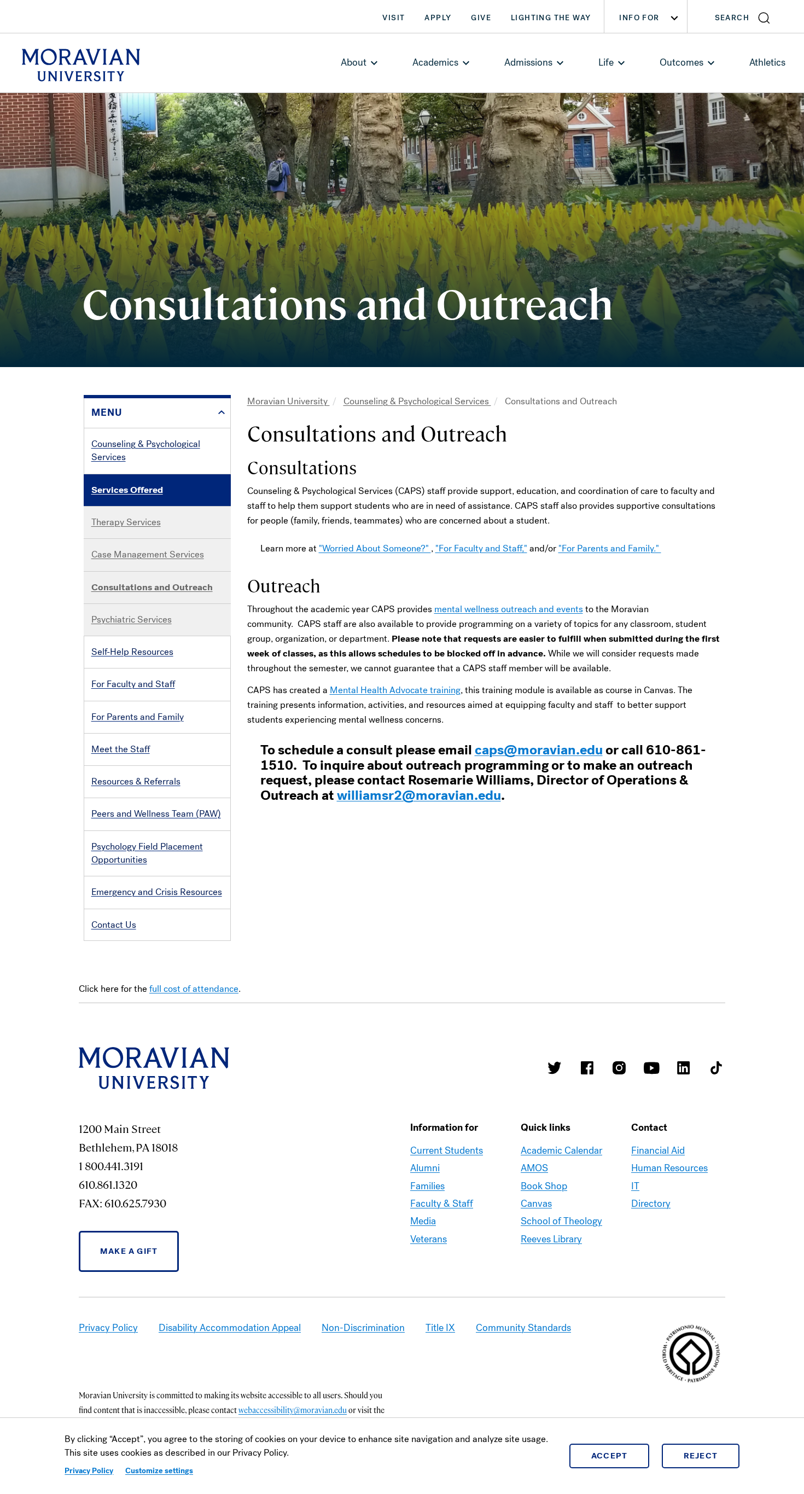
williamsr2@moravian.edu (419, 795)
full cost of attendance (193, 989)
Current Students (446, 1150)
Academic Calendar (561, 1150)
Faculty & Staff (441, 1203)
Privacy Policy (89, 1471)
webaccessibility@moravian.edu (292, 1410)
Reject (701, 1455)
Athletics (767, 62)
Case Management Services (147, 554)
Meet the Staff (120, 749)
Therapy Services (126, 522)
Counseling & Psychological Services (145, 450)
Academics (435, 62)
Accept (609, 1455)
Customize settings (159, 1471)
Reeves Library (551, 1239)
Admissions (528, 62)
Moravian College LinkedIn (683, 1067)
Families (427, 1186)
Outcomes (681, 62)
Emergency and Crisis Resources (156, 892)
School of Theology (561, 1221)
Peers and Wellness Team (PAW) (156, 813)
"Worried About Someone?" (375, 548)
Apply (437, 18)
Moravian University (288, 401)
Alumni (425, 1168)
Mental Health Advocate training (395, 690)
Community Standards (523, 1327)
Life (606, 62)
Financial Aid (658, 1150)
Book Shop (544, 1186)
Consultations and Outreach (152, 587)
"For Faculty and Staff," (481, 548)
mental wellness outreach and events (508, 609)
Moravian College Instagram (619, 1067)
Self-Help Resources (132, 652)
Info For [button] (639, 18)
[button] (746, 16)
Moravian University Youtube (651, 1067)
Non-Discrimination (363, 1327)
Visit (393, 18)
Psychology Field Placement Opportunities (147, 853)
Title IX (440, 1327)
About (353, 62)
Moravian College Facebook (587, 1067)
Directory (651, 1203)
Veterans (428, 1239)
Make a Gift (129, 1251)
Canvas (536, 1203)
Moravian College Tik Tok (716, 1067)
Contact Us (113, 925)
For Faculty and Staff (133, 684)
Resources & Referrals (135, 781)
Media (423, 1221)
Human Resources (669, 1168)
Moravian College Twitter (554, 1067)
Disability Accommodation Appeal (230, 1327)
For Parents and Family (137, 717)
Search (732, 18)
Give (481, 18)
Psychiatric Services (131, 619)
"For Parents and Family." (609, 548)
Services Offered (127, 490)
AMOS (534, 1168)
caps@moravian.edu (539, 750)
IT (635, 1186)
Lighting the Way (551, 18)
